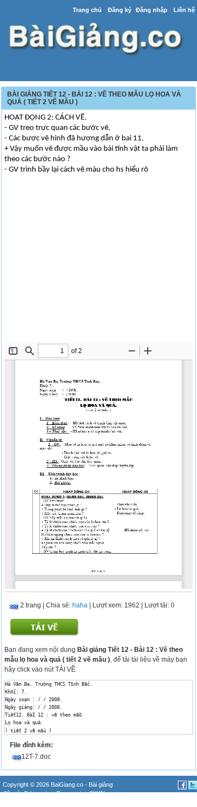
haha (80, 605)
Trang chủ (87, 10)
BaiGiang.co (67, 784)
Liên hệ (184, 10)
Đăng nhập (151, 10)
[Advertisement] (98, 260)
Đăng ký (119, 10)
